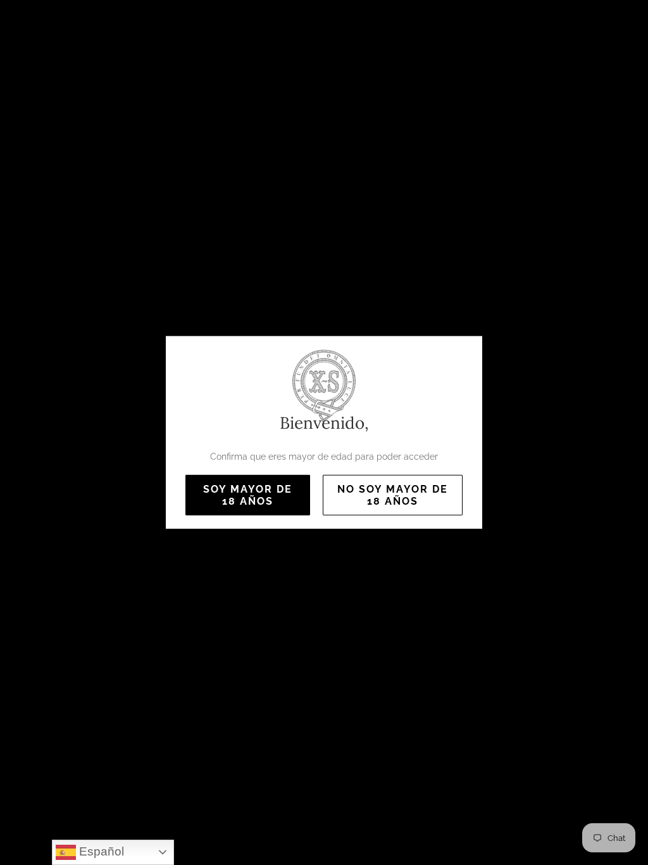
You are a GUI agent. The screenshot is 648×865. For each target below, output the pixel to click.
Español (100, 851)
